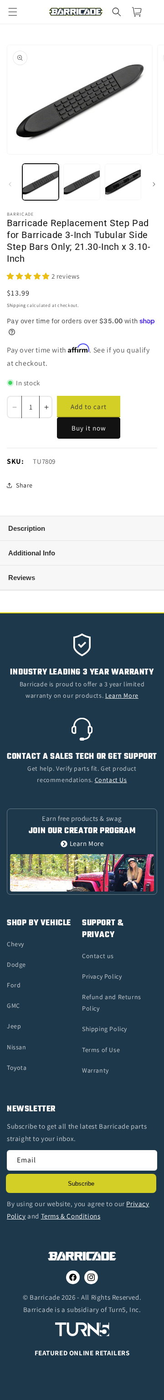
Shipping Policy (104, 1029)
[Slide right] (154, 184)
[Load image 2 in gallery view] (81, 182)
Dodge (16, 964)
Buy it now (89, 428)
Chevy (15, 944)
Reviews (21, 577)
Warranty (95, 1070)
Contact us (98, 956)
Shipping (16, 305)
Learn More (87, 843)
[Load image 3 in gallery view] (123, 182)
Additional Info (31, 553)
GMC (13, 1005)
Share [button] (24, 485)
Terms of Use (101, 1050)
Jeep (14, 1026)
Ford (13, 985)
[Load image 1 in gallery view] (40, 182)
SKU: (15, 461)
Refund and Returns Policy (111, 1002)
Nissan (16, 1047)
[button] (18, 12)
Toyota (17, 1067)
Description (26, 528)
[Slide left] (10, 184)
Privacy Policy (102, 976)
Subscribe (81, 1183)
